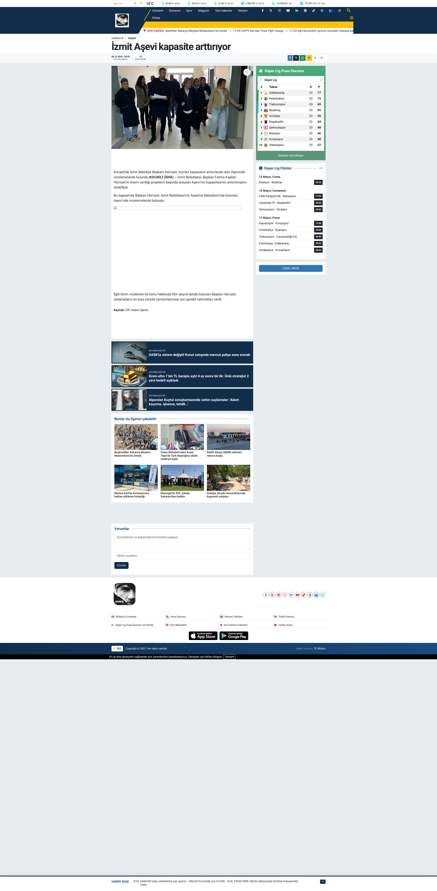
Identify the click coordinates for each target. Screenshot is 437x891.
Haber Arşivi (286, 625)
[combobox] (125, 3)
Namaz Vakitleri (234, 616)
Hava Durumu (178, 616)
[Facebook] (266, 595)
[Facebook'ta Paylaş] (290, 58)
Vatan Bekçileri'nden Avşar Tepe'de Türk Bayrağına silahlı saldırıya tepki (179, 455)
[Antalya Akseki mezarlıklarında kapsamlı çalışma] (228, 477)
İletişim (243, 10)
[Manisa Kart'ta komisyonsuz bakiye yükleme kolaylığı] (136, 477)
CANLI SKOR (291, 268)
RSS (118, 648)
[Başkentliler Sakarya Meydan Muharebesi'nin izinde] (136, 436)
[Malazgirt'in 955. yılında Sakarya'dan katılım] (182, 477)
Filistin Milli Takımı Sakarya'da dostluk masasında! (266, 881)
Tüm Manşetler (178, 625)
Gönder (121, 565)
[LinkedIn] (291, 595)
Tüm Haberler (223, 10)
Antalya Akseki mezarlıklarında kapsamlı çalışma (226, 495)
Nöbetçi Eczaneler (126, 616)
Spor (189, 10)
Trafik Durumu (286, 616)
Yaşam (132, 38)
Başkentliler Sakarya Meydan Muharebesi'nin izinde (132, 454)
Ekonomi (174, 10)
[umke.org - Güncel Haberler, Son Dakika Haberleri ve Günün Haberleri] (122, 20)
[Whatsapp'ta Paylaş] (303, 58)
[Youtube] (297, 595)
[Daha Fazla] (309, 58)
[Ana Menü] (350, 18)
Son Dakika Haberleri (236, 625)
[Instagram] (285, 595)
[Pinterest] (278, 595)
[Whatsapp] (323, 595)
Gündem (157, 10)
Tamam (229, 656)
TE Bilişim (320, 648)
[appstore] (203, 635)
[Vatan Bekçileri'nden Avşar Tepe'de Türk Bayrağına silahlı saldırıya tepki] (182, 436)
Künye (156, 17)
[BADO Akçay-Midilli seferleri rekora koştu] (228, 436)
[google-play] (234, 635)
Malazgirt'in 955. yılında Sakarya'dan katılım (175, 495)
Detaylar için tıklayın (291, 155)
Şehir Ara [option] (118, 3)
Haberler (117, 38)
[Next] (316, 595)
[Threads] (310, 595)
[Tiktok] (304, 595)
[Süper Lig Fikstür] (321, 168)
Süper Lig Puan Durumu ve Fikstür (134, 625)
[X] (272, 595)
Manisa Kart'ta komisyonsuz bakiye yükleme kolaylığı (131, 495)
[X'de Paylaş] (296, 58)
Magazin (203, 10)
